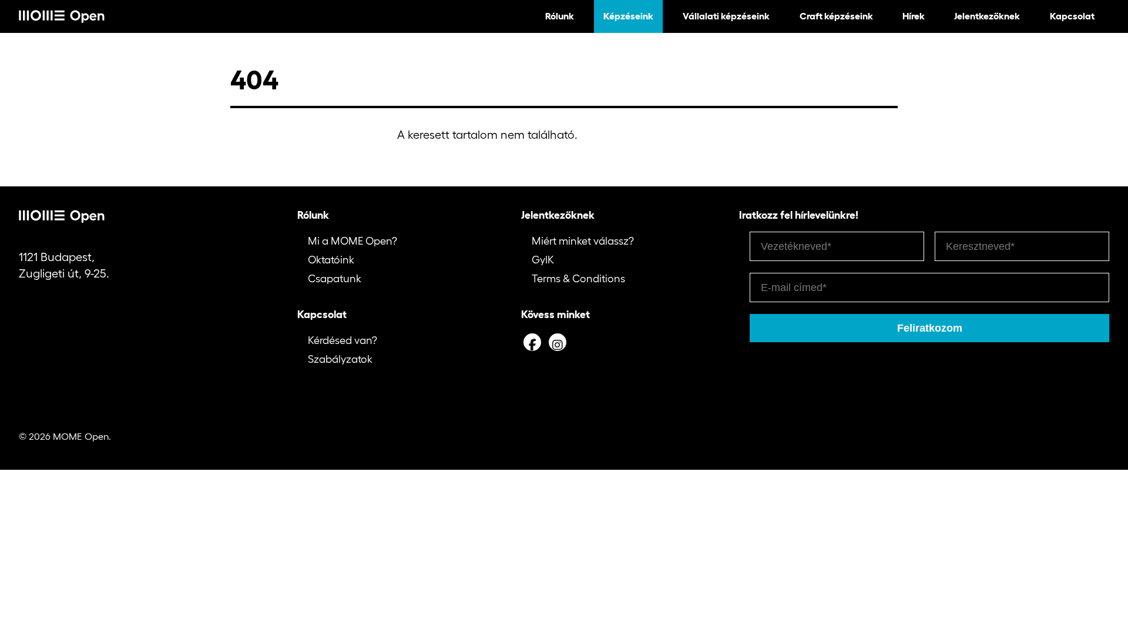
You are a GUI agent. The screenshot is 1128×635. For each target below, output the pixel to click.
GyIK (543, 260)
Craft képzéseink (836, 16)
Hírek (913, 16)
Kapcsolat (1072, 16)
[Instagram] (557, 342)
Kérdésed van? (342, 340)
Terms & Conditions (578, 279)
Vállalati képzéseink (726, 16)
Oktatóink (331, 260)
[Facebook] (532, 342)
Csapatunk (334, 279)
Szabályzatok (340, 359)
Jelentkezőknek (987, 16)
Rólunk (559, 16)
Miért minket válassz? (583, 241)
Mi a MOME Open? (352, 241)
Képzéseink (628, 16)
